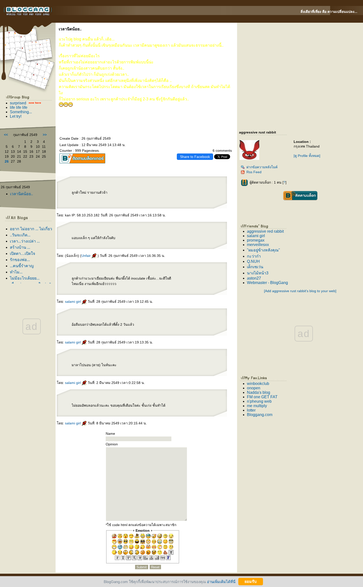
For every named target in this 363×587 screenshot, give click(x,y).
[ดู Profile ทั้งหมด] (307, 156)
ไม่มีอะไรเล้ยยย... (25, 278)
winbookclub (258, 383)
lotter (251, 410)
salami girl (73, 301)
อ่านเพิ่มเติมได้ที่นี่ (221, 581)
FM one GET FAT (262, 397)
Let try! (15, 116)
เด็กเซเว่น (255, 267)
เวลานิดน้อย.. (21, 194)
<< (6, 135)
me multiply (257, 406)
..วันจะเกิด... (20, 235)
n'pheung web (259, 401)
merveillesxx (258, 245)
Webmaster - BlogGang (267, 283)
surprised (18, 103)
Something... (21, 112)
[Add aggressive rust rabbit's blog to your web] (300, 291)
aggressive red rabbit (265, 231)
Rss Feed (254, 172)
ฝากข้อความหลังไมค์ (262, 167)
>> (45, 135)
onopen (253, 388)
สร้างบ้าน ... (20, 247)
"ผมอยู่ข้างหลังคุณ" (263, 250)
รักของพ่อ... (20, 260)
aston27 (254, 278)
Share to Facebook (195, 157)
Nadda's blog (258, 392)
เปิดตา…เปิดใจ (22, 253)
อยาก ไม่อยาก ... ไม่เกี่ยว (31, 229)
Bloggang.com (259, 415)
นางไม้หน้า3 (257, 273)
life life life (18, 107)
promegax (255, 240)
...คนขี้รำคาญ (22, 266)
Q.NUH (253, 261)
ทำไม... (16, 272)
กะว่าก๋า (254, 256)
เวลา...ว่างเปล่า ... (25, 241)
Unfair (86, 256)
